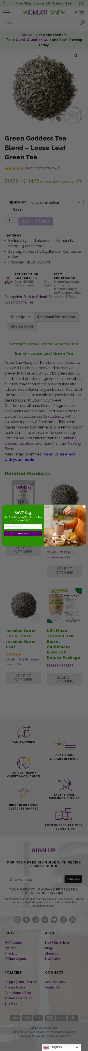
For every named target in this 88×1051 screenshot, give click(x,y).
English (55, 1047)
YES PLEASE (23, 534)
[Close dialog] (84, 506)
